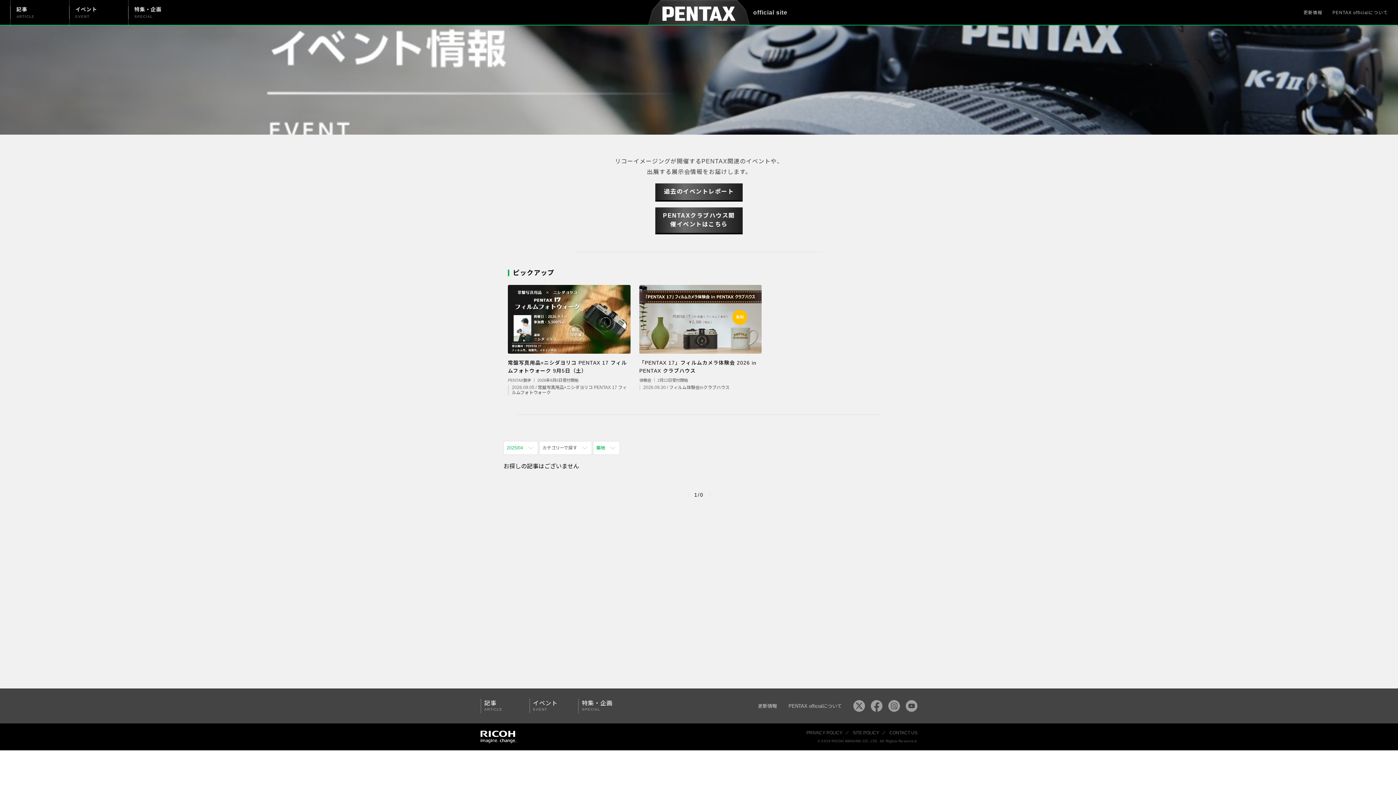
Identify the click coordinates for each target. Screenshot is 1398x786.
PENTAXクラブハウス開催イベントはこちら (699, 220)
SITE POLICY (866, 732)
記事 (493, 705)
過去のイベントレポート (699, 191)
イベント (545, 705)
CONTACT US (903, 732)
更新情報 (1312, 12)
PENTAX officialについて (1360, 12)
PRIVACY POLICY (824, 732)
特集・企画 (597, 705)
